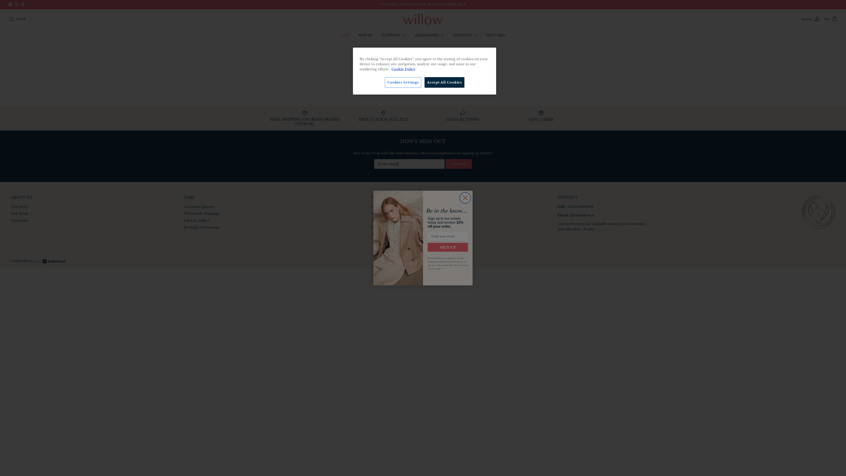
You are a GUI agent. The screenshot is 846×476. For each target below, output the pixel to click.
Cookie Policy (403, 69)
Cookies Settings (403, 82)
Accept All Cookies (444, 82)
